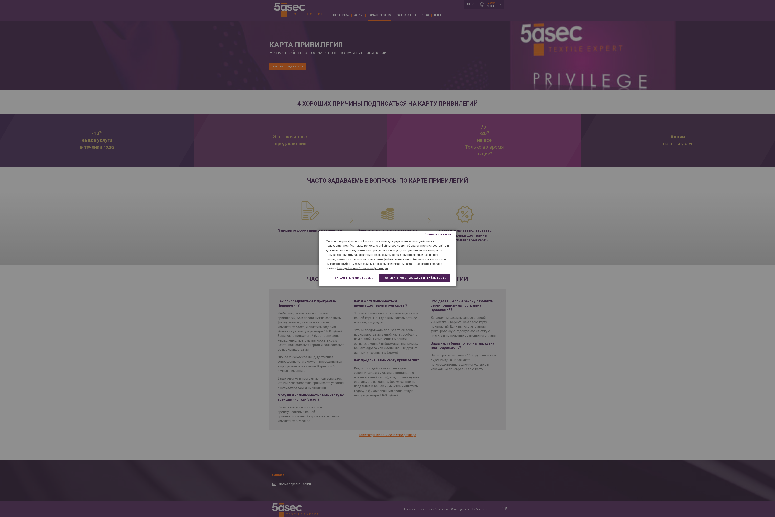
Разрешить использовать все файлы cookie (414, 277)
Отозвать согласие (438, 234)
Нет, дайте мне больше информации (362, 268)
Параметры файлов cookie (354, 277)
